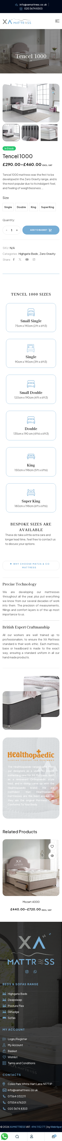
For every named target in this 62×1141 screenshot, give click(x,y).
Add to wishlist (52, 846)
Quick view (52, 856)
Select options (31, 888)
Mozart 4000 (31, 902)
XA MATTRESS (17, 1126)
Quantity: (9, 220)
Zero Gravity (47, 254)
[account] (31, 1136)
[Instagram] (26, 971)
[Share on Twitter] (20, 260)
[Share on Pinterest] (27, 260)
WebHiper (56, 1126)
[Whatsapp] (35, 971)
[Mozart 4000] (31, 867)
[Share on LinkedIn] (34, 260)
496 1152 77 (38, 1126)
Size (6, 198)
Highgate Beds (28, 254)
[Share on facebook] (13, 260)
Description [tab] (31, 272)
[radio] (8, 207)
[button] (53, 91)
